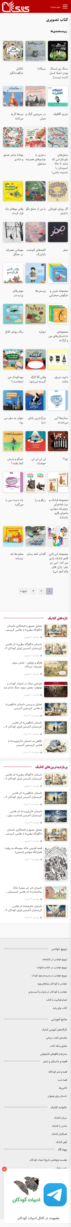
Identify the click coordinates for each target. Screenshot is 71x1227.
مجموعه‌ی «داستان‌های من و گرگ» (58, 336)
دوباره (42, 331)
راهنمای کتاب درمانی (56, 1038)
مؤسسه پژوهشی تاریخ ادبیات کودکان (48, 1160)
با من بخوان (61, 1168)
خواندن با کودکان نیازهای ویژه (52, 983)
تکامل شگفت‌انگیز (16, 71)
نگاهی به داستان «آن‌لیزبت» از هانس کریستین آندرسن (25, 743)
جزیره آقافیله (60, 114)
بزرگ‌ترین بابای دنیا (37, 420)
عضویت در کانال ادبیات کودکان (38, 1218)
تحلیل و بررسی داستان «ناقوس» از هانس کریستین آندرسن (24, 706)
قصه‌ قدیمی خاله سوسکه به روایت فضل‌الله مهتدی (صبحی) (23, 850)
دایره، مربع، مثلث (61, 379)
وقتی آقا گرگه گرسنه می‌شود (37, 379)
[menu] (65, 7)
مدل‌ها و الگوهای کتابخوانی (53, 1054)
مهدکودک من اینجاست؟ (15, 379)
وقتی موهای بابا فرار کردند (14, 211)
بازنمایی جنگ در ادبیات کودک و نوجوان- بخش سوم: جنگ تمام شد (23, 686)
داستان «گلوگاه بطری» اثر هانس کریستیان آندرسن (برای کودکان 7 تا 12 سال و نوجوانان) (23, 646)
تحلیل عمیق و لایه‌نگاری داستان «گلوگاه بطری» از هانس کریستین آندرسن (23, 628)
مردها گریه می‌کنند (17, 116)
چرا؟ (65, 459)
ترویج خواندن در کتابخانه (54, 959)
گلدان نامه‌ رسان (36, 554)
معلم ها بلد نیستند (16, 556)
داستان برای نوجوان (57, 1096)
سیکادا (41, 68)
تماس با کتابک (59, 1126)
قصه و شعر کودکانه (57, 1072)
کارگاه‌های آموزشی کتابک (54, 1030)
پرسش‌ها (40, 291)
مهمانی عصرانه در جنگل (14, 252)
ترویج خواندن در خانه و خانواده (52, 967)
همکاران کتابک (59, 1134)
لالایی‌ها (63, 1088)
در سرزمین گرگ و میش (35, 116)
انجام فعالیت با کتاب (56, 1000)
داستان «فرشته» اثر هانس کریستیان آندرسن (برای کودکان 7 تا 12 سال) (24, 908)
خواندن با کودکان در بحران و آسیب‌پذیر (47, 992)
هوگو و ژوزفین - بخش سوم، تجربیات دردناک (27, 665)
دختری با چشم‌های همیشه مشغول (36, 159)
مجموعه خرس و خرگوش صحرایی (58, 293)
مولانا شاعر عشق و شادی (13, 157)
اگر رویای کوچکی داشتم (58, 211)
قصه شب (62, 1080)
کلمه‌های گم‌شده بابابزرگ (36, 252)
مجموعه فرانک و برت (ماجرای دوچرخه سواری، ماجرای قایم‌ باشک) (58, 509)
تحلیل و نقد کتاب (58, 1046)
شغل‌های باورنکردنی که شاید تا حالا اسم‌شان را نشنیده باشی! (60, 163)
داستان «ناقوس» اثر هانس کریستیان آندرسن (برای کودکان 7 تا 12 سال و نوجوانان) (24, 725)
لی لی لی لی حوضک (39, 461)
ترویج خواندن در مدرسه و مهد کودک (49, 975)
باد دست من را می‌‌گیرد (14, 502)
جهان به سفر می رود (13, 420)
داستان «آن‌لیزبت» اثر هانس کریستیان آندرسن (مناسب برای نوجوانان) (25, 813)
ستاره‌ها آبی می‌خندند (61, 420)
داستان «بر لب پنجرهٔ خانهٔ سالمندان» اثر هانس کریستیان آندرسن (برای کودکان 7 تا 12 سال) (23, 890)
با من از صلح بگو (36, 209)
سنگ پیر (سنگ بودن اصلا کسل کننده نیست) (58, 73)
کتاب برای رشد (60, 1008)
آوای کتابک (61, 1142)
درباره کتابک (60, 1118)
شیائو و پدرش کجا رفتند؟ (15, 461)
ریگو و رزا (40, 500)
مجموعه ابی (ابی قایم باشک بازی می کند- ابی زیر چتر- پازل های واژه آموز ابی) (58, 562)
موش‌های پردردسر (18, 293)
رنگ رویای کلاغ (14, 331)
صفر (65, 250)
